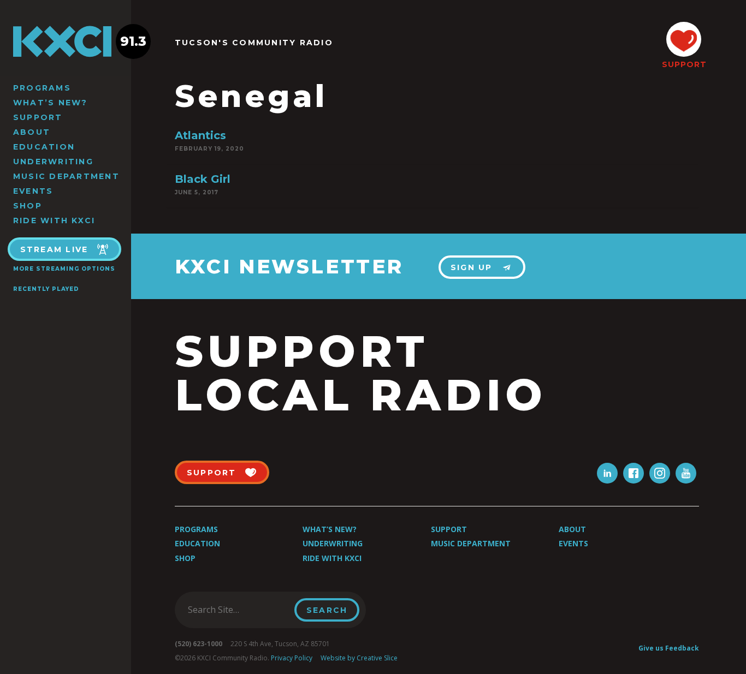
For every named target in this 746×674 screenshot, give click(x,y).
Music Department (66, 176)
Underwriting (53, 161)
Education (44, 147)
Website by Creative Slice (359, 658)
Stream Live (54, 249)
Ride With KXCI (54, 220)
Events (33, 191)
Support (38, 117)
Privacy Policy (291, 658)
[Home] (65, 41)
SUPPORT (684, 64)
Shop (27, 206)
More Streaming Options (64, 268)
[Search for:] (237, 610)
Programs (42, 88)
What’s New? (50, 103)
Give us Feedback (668, 648)
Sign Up (472, 267)
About (31, 132)
